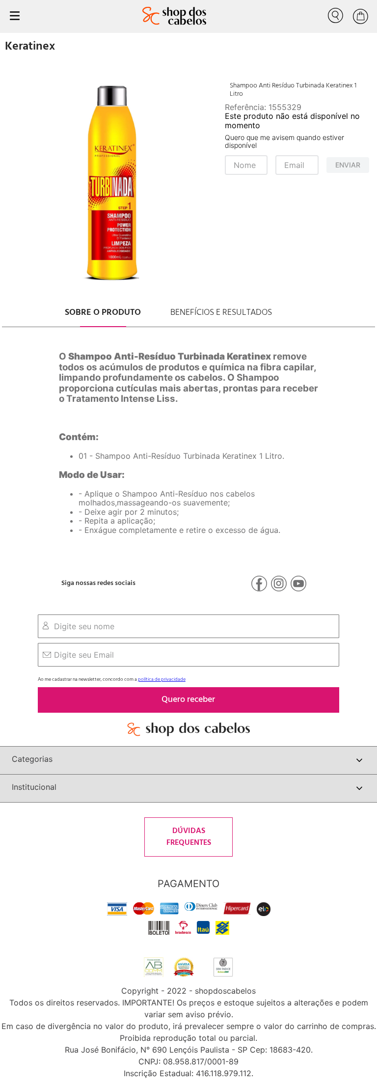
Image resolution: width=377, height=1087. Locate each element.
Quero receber (188, 700)
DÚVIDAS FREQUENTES (188, 837)
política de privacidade (162, 679)
